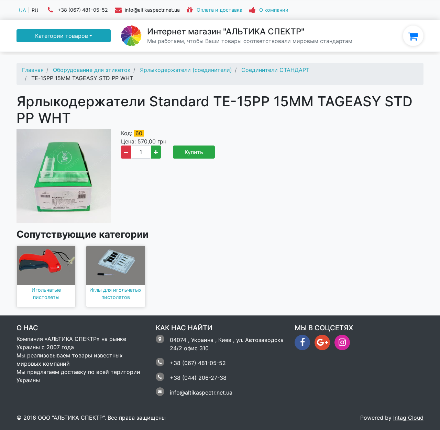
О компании (273, 10)
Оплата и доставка (219, 10)
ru (35, 10)
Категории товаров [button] (61, 35)
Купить (194, 152)
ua (22, 10)
